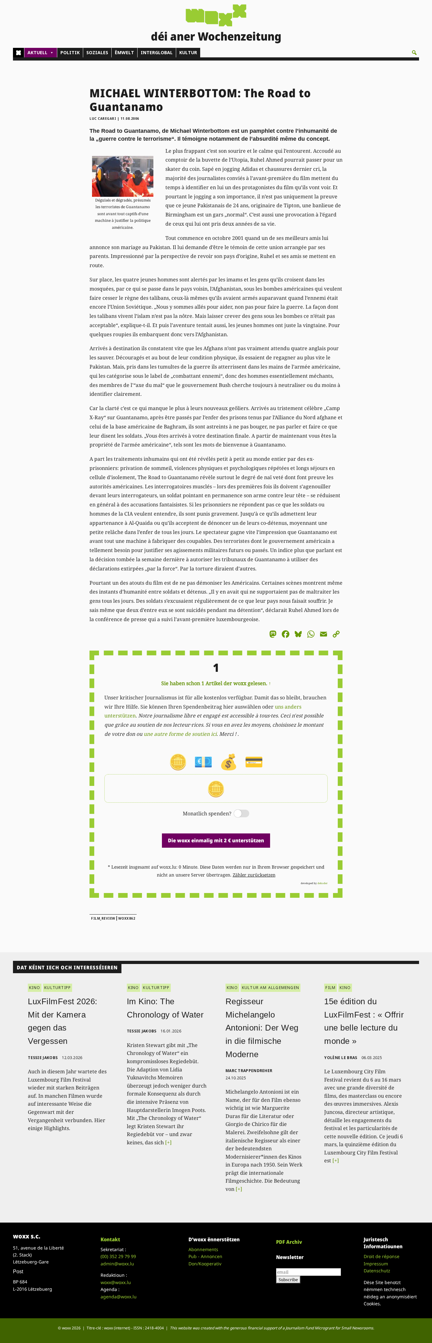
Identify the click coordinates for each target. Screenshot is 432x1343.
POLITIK (70, 52)
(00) (118, 1256)
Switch (236, 814)
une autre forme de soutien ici (180, 733)
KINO (34, 987)
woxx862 (126, 918)
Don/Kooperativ (204, 1264)
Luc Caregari (102, 118)
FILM (330, 987)
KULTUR (188, 52)
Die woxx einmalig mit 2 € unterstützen (216, 840)
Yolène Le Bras (340, 1057)
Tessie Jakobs (43, 1057)
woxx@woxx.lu (116, 1282)
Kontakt (110, 1239)
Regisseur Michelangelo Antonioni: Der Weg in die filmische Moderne (262, 1028)
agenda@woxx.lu (119, 1297)
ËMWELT (124, 52)
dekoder (323, 883)
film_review (103, 918)
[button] (414, 52)
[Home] (18, 52)
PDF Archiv (289, 1241)
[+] (168, 1142)
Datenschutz (377, 1271)
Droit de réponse (381, 1256)
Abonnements (203, 1249)
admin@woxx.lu (117, 1264)
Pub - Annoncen (205, 1256)
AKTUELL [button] (37, 52)
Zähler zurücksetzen (254, 875)
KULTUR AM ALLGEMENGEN (270, 987)
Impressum (376, 1264)
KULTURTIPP (57, 987)
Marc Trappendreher (248, 1070)
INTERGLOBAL (157, 52)
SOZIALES (97, 52)
